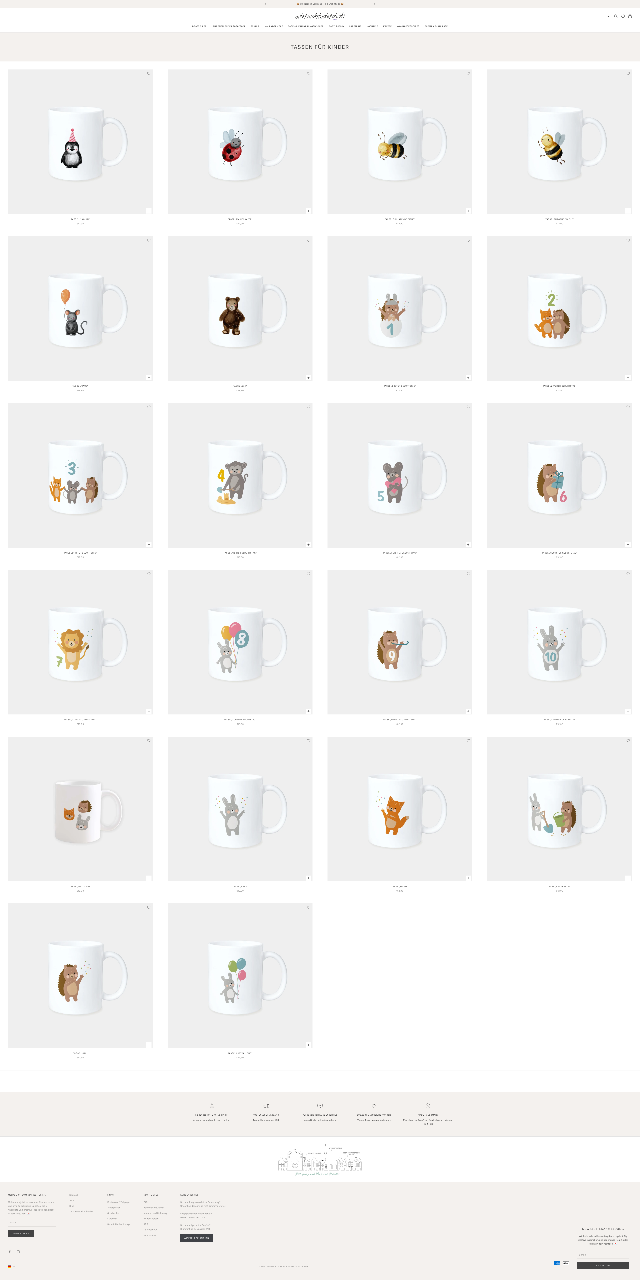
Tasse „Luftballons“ (240, 1053)
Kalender (112, 1218)
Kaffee (387, 26)
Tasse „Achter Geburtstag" (240, 719)
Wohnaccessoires (408, 26)
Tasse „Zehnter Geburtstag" (560, 719)
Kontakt (73, 1195)
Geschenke (113, 1213)
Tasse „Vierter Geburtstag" (240, 553)
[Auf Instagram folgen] (18, 1251)
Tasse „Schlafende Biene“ (400, 219)
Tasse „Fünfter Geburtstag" (400, 553)
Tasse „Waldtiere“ (80, 886)
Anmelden (603, 1265)
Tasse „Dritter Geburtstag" (80, 553)
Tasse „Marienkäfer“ (240, 219)
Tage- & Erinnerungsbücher (306, 26)
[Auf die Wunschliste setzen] (149, 73)
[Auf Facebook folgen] (9, 1251)
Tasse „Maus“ (80, 386)
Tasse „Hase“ (240, 886)
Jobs (71, 1200)
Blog (71, 1206)
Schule (255, 26)
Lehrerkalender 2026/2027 (228, 26)
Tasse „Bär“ (240, 386)
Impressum (150, 1235)
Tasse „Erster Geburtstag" (400, 386)
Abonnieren (21, 1233)
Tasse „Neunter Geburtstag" (400, 719)
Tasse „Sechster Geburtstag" (559, 553)
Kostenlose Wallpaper (118, 1202)
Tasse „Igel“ (80, 1053)
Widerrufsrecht (151, 1218)
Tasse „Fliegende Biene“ (560, 219)
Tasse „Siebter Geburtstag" (80, 719)
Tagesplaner (113, 1207)
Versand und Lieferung (155, 1213)
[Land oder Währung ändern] (11, 1267)
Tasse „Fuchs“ (400, 886)
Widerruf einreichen (196, 1238)
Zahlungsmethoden (154, 1207)
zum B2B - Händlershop (81, 1211)
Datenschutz (150, 1229)
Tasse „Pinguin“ (80, 219)
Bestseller (199, 26)
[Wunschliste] (623, 16)
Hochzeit (372, 26)
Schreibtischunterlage (118, 1224)
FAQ (146, 1202)
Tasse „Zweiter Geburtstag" (559, 386)
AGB (146, 1224)
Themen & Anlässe (436, 26)
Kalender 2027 (274, 26)
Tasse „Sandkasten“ (560, 886)
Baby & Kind (336, 26)
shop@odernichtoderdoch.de (320, 1120)
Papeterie (355, 26)
